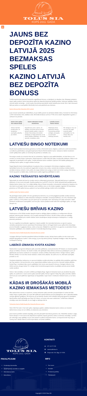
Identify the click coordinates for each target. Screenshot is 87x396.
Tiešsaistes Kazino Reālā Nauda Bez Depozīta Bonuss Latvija (27, 304)
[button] (2, 27)
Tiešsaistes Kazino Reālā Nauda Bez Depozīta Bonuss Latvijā (27, 232)
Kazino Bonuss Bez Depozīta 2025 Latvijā (22, 109)
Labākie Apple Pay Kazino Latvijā (19, 192)
